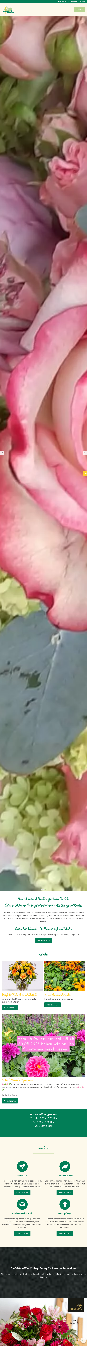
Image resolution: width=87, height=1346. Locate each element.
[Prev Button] (2, 453)
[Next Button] (85, 453)
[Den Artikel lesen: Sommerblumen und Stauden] (64, 976)
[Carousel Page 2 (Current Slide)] (43, 889)
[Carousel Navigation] (43, 453)
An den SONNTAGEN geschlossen (17, 1080)
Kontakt (63, 1)
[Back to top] (83, 1340)
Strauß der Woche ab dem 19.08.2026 (19, 994)
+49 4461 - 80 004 (77, 1)
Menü (80, 9)
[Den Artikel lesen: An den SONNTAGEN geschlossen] (43, 1045)
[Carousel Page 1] (41, 889)
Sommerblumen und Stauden (57, 994)
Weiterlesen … (9, 1007)
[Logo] (8, 9)
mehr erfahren (22, 1192)
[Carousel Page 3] (45, 889)
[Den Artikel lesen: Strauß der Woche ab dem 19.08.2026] (22, 976)
